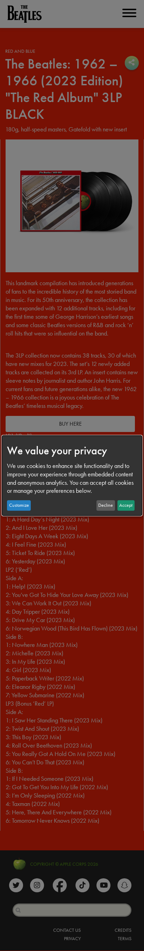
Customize (19, 505)
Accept (125, 505)
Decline (105, 505)
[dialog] (72, 475)
